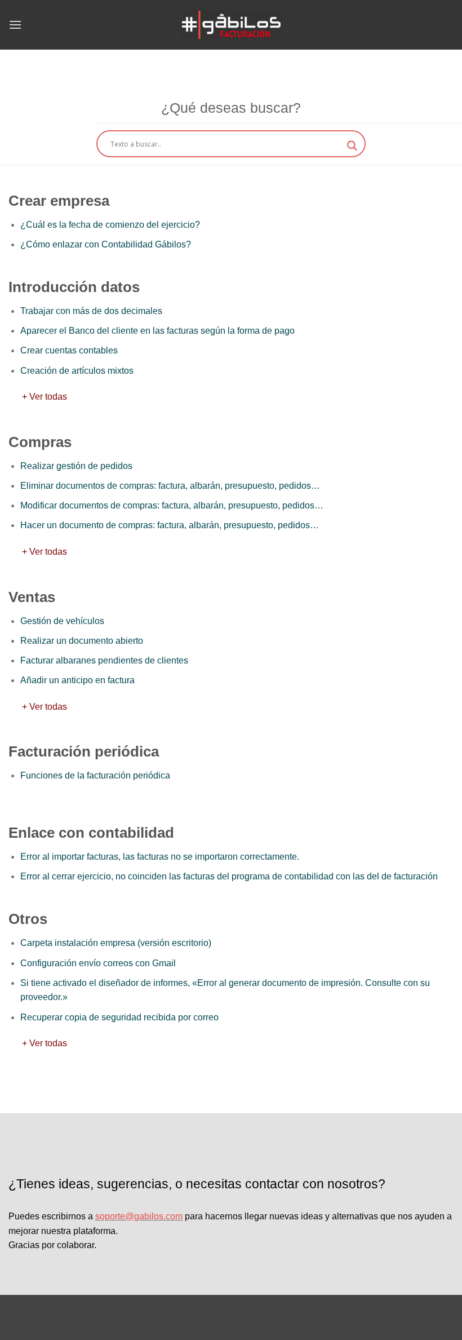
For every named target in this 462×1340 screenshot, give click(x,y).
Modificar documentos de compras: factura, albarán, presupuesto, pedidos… (171, 505)
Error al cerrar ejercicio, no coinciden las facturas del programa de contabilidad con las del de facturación (229, 876)
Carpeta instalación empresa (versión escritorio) (115, 943)
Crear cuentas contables (69, 350)
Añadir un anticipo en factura (77, 680)
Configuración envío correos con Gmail (98, 963)
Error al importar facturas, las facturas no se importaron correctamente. (159, 856)
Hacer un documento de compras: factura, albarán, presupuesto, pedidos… (169, 525)
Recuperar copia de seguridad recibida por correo (119, 1017)
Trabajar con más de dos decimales (91, 311)
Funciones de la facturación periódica (95, 775)
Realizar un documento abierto (81, 640)
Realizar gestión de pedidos (76, 466)
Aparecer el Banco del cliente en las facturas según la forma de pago (157, 330)
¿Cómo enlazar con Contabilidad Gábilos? (105, 244)
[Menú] (15, 24)
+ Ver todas (37, 396)
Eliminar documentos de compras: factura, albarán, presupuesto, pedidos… (170, 485)
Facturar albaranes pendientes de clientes (104, 660)
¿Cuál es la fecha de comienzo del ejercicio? (110, 224)
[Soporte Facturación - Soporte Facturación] (231, 25)
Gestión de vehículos (62, 621)
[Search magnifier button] (352, 146)
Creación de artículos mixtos (77, 370)
